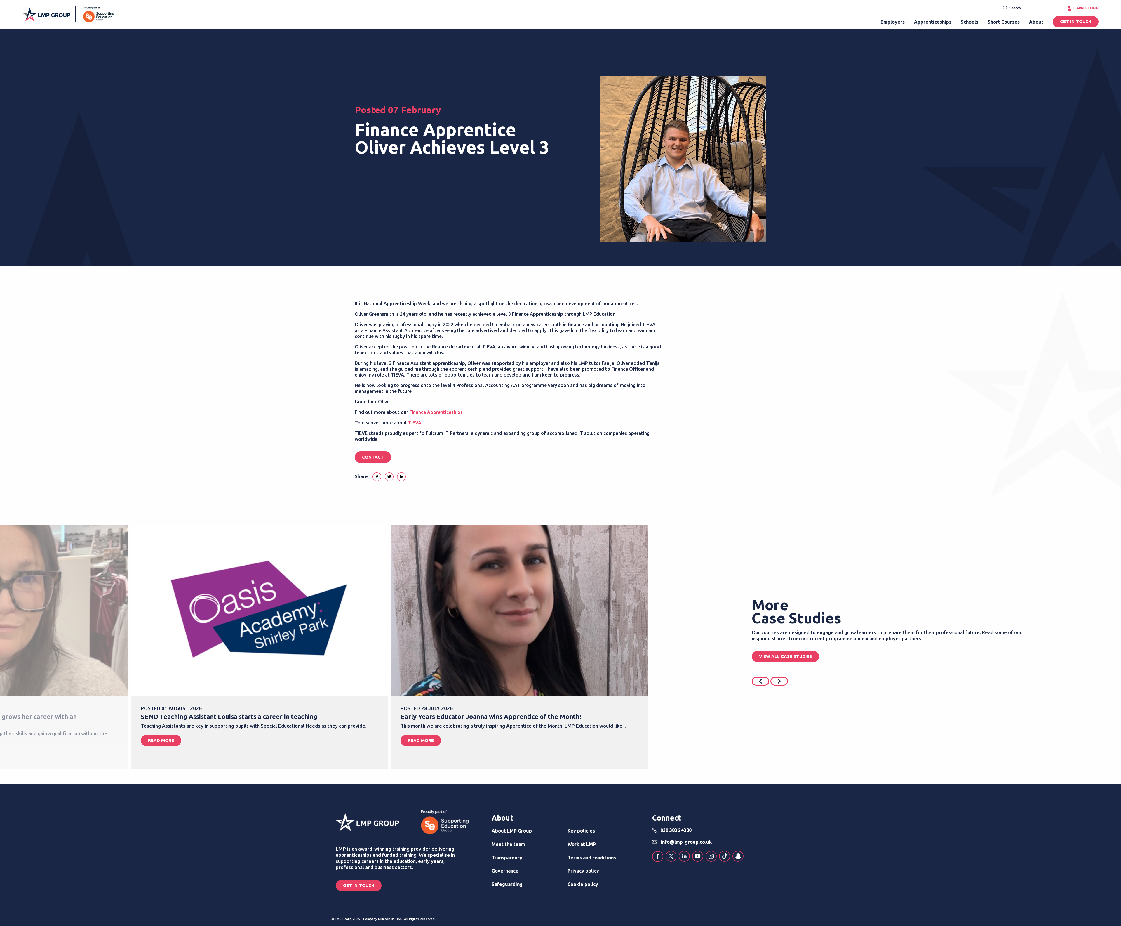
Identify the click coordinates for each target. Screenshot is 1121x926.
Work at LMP (582, 844)
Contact (373, 457)
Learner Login (1086, 8)
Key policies (581, 830)
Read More (161, 740)
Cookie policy (583, 884)
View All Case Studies (785, 656)
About (1036, 22)
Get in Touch (1075, 21)
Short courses (1004, 22)
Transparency (507, 857)
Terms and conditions (592, 857)
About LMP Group (512, 830)
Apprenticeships (932, 22)
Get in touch (358, 885)
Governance (505, 870)
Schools (969, 22)
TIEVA (414, 422)
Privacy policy (583, 870)
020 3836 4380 (676, 830)
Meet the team (508, 844)
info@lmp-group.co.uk (686, 842)
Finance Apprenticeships (436, 412)
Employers (892, 22)
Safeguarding (507, 884)
